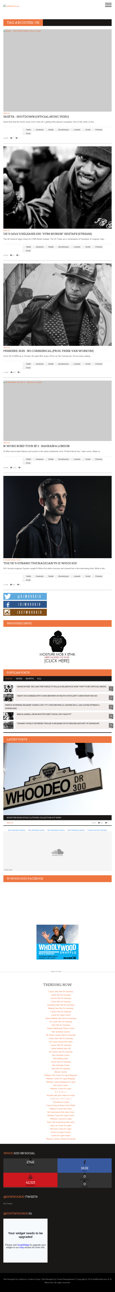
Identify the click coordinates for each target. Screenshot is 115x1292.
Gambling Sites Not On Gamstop (60, 1005)
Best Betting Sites (60, 1058)
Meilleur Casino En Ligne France (60, 1115)
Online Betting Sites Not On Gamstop (60, 1018)
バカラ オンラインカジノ (61, 1098)
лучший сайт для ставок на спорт (61, 1095)
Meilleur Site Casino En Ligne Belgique (60, 1075)
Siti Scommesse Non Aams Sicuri (60, 1112)
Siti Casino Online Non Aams (61, 1041)
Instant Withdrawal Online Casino (61, 1028)
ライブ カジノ (61, 1092)
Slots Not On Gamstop (60, 1068)
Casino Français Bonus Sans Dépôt (60, 1105)
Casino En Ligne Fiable (60, 1135)
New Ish (6, 113)
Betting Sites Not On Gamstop (60, 1008)
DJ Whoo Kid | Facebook (25, 878)
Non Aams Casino (61, 1085)
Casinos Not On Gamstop (60, 998)
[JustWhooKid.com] (44, 6)
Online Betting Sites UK (61, 1048)
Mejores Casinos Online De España (60, 1139)
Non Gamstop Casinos (61, 1031)
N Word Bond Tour (12, 560)
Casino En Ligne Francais (61, 1132)
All (39, 679)
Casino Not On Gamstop (61, 995)
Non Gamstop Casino (61, 1055)
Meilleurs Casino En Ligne (61, 1118)
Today (8, 679)
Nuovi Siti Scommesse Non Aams (61, 1122)
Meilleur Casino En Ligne (60, 1088)
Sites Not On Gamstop (61, 1025)
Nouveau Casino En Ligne (60, 1129)
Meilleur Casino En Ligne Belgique (60, 1078)
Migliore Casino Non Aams (61, 1108)
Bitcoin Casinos (61, 1072)
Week (19, 679)
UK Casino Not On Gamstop (60, 1021)
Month (30, 679)
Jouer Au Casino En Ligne (60, 1125)
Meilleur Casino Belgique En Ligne (60, 1082)
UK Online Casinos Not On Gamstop (61, 1035)
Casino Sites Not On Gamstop (61, 991)
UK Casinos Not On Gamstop (61, 1052)
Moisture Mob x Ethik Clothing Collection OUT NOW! (34, 818)
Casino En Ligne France (61, 1015)
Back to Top (56, 971)
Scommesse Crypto (61, 1102)
